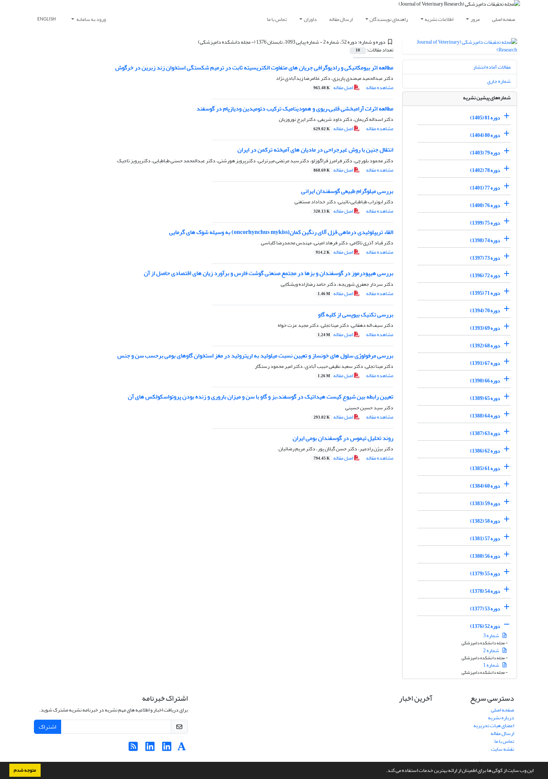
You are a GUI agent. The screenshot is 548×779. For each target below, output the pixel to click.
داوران (310, 19)
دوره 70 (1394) (485, 311)
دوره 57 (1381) (485, 539)
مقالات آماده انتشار (492, 67)
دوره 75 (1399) (485, 223)
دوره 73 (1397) (485, 258)
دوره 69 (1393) (485, 328)
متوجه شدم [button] (25, 770)
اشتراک (47, 726)
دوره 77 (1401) (485, 188)
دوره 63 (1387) (485, 433)
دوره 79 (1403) (485, 153)
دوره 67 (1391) (485, 363)
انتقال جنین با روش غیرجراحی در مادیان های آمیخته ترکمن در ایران (315, 149)
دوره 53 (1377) (485, 609)
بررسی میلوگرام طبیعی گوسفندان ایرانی (347, 191)
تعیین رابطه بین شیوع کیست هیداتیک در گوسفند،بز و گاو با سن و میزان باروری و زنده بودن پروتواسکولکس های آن (260, 396)
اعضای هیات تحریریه (493, 725)
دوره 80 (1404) (485, 135)
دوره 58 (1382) (485, 521)
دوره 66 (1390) (485, 381)
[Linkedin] (167, 749)
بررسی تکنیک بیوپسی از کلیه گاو (355, 314)
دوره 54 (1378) (485, 591)
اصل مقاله (334, 87)
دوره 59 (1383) (485, 503)
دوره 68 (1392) (485, 346)
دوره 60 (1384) (485, 486)
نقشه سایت (502, 749)
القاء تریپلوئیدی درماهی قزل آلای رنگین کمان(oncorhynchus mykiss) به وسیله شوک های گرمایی (281, 232)
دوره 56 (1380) (485, 556)
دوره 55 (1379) (485, 574)
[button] (384, 771)
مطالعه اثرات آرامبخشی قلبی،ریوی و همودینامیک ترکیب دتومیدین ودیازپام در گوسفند (294, 108)
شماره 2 (491, 650)
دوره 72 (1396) (485, 275)
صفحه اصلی (503, 19)
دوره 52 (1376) (485, 626)
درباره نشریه (501, 718)
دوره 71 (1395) (485, 293)
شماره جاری (499, 81)
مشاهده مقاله (379, 87)
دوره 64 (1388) (485, 416)
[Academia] (182, 749)
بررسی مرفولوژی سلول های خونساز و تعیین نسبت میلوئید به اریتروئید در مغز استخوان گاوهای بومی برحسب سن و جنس (255, 355)
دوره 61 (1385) (485, 468)
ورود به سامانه (91, 19)
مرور (475, 19)
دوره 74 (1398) (485, 240)
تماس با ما (277, 19)
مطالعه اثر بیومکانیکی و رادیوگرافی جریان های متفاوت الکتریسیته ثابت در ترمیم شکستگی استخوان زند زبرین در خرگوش (254, 67)
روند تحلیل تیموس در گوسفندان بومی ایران (343, 438)
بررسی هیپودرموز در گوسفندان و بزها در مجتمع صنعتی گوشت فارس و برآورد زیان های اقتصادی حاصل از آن (268, 273)
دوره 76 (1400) (485, 205)
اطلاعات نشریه (439, 19)
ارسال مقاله (341, 19)
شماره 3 (491, 636)
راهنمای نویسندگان (388, 19)
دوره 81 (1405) (485, 118)
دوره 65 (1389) (485, 398)
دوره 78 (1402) (485, 170)
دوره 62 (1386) (485, 451)
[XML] (193, 42)
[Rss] (133, 749)
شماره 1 (491, 665)
